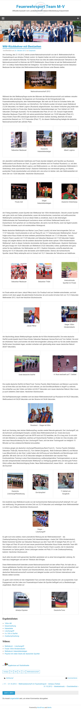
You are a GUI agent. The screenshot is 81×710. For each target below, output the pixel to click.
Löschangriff (9, 631)
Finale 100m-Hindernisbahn (15, 649)
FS (11, 672)
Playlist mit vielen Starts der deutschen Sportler (22, 654)
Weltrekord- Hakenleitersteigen (16, 651)
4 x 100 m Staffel (11, 634)
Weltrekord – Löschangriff (14, 646)
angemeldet (14, 698)
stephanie (32, 50)
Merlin (49, 707)
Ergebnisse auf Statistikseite (18, 665)
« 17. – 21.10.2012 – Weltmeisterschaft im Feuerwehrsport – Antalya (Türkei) (31, 684)
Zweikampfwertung (12, 636)
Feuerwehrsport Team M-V (40, 6)
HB (16, 672)
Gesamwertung (10, 626)
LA (24, 672)
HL (20, 672)
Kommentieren (72, 678)
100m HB (8, 623)
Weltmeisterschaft (33, 672)
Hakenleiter (9, 628)
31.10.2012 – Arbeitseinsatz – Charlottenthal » (61, 686)
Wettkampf (9, 678)
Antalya (6, 672)
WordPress (40, 707)
